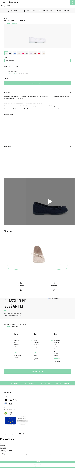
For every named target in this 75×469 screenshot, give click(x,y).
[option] (10, 53)
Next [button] (67, 348)
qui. (53, 458)
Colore (7, 50)
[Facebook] (9, 433)
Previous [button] (4, 348)
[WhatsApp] (24, 433)
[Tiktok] (12, 433)
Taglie (5, 57)
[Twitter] (16, 433)
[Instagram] (5, 433)
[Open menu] (4, 2)
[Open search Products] (68, 2)
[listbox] (37, 53)
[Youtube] (20, 433)
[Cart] (72, 2)
